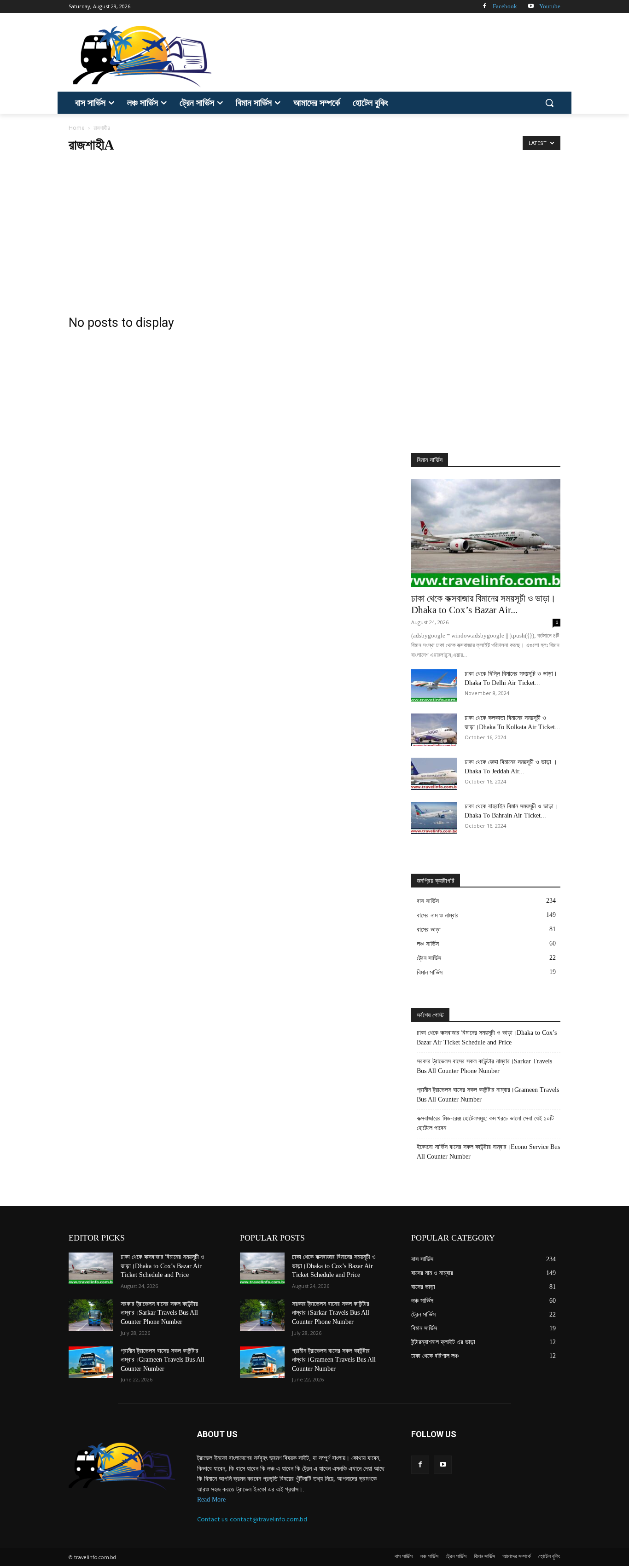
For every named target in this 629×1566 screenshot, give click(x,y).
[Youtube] (530, 6)
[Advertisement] (383, 55)
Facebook (505, 6)
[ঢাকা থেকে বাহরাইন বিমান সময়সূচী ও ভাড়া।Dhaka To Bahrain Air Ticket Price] (434, 818)
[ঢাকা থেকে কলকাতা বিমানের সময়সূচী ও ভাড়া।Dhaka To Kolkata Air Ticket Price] (434, 729)
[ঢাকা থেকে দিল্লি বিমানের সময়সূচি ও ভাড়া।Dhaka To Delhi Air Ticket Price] (434, 685)
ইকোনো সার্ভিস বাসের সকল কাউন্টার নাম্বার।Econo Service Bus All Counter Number (488, 1151)
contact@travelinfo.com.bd (268, 1519)
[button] (549, 103)
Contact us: (213, 1519)
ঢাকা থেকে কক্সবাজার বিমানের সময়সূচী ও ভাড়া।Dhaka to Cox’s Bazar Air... (483, 604)
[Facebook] (484, 6)
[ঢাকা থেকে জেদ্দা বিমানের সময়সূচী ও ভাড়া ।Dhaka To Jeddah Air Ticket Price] (434, 774)
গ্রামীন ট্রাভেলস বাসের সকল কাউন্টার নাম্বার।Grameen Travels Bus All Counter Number (488, 1094)
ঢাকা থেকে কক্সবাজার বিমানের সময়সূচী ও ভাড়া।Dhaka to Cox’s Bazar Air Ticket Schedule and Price (487, 1037)
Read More (211, 1499)
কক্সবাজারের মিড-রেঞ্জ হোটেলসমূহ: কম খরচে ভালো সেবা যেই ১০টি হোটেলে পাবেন (485, 1123)
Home (77, 128)
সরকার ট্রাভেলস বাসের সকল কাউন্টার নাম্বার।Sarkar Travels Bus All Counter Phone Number (484, 1066)
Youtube (549, 6)
